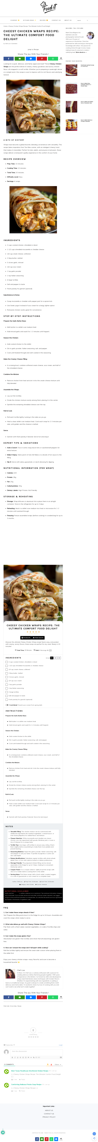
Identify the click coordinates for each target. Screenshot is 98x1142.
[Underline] (17, 1057)
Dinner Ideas (13, 1006)
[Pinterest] (42, 59)
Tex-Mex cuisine (30, 147)
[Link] (33, 1057)
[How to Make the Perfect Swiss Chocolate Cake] (71, 107)
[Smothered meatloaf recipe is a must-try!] (71, 70)
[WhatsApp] (53, 59)
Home (5, 26)
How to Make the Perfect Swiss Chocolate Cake (87, 102)
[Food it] (49, 15)
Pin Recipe (27, 637)
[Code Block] (31, 1057)
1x (51, 658)
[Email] (20, 59)
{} (36, 1057)
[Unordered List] (25, 1057)
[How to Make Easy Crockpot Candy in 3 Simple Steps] (71, 89)
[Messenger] (31, 59)
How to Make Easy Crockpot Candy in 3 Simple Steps (86, 85)
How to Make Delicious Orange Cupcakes (86, 120)
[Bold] (12, 1057)
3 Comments (14, 43)
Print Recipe (39, 637)
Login (60, 1045)
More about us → (81, 52)
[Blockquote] (28, 1057)
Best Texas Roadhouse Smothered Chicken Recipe (29, 1071)
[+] (39, 1057)
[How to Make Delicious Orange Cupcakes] (71, 125)
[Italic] (15, 1057)
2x (55, 658)
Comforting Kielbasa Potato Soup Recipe (26, 1084)
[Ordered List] (23, 1057)
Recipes (20, 1006)
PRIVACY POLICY (49, 1117)
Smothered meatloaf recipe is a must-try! (87, 65)
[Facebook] (9, 59)
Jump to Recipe (33, 49)
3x (59, 658)
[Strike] (20, 1057)
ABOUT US (49, 1110)
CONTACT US (49, 1114)
